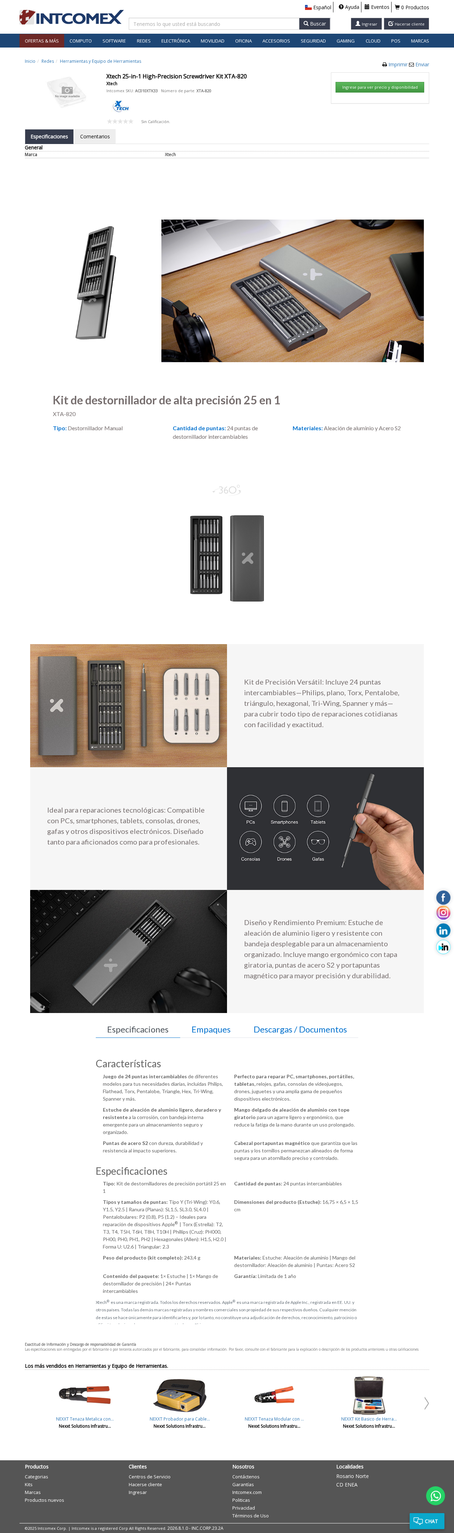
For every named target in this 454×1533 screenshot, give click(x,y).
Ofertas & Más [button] (42, 41)
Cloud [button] (373, 41)
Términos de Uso (250, 1515)
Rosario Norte (352, 1476)
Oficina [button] (243, 41)
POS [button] (395, 41)
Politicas (241, 1500)
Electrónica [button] (175, 41)
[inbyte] (443, 947)
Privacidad (243, 1508)
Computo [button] (81, 41)
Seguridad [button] (313, 41)
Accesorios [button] (276, 41)
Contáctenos (246, 1476)
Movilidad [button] (213, 41)
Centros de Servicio (150, 1476)
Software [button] (114, 41)
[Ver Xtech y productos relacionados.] (120, 105)
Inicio (30, 61)
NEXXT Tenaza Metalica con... (85, 1419)
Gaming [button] (346, 41)
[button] (318, 7)
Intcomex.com (247, 1492)
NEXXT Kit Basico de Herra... (369, 1419)
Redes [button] (144, 41)
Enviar (422, 64)
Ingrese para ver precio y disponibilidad (380, 87)
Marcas (420, 41)
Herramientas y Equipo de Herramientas (100, 61)
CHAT (431, 1521)
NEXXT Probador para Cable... (180, 1419)
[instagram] (443, 914)
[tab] (49, 136)
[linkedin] (443, 931)
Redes (47, 61)
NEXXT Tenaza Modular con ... (274, 1419)
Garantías (243, 1484)
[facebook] (443, 898)
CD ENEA (347, 1484)
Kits (29, 1484)
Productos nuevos (44, 1500)
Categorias (36, 1476)
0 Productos (414, 7)
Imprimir (398, 64)
